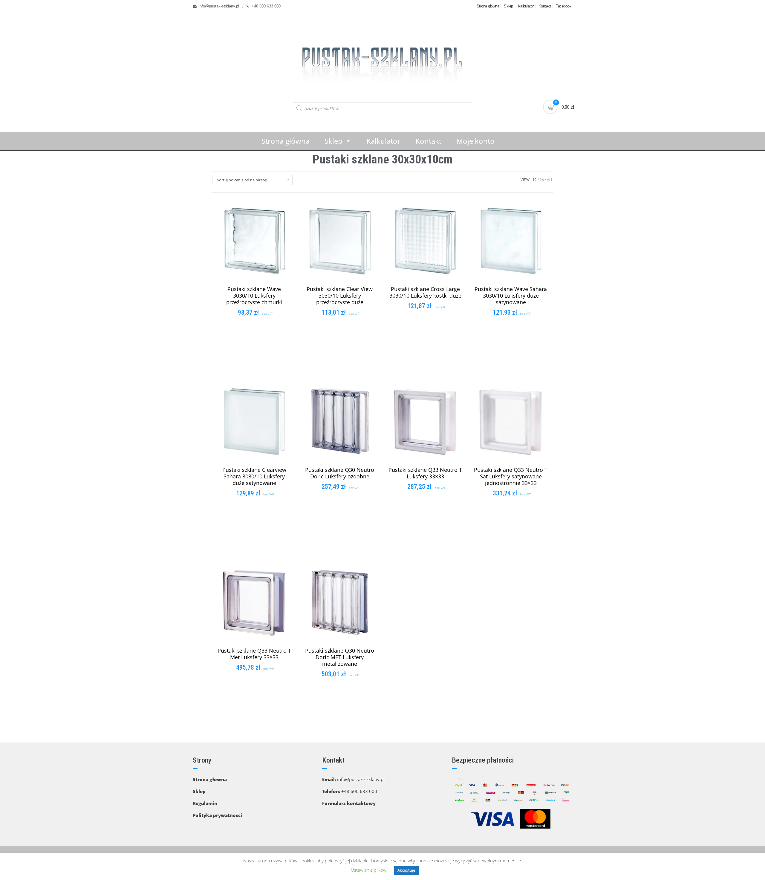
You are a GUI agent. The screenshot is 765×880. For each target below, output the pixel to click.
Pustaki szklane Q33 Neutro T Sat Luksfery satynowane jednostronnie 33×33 (510, 476)
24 (542, 179)
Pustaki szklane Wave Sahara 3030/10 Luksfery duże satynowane (511, 295)
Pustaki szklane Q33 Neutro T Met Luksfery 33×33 (254, 653)
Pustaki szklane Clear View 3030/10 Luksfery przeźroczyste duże (340, 295)
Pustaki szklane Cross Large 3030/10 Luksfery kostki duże (425, 292)
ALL (550, 179)
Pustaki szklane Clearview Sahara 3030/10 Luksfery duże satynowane (254, 476)
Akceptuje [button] (406, 870)
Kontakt (544, 6)
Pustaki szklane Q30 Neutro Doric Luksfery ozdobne (339, 473)
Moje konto (475, 141)
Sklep (508, 6)
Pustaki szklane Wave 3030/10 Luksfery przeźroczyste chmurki (254, 295)
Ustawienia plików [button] (368, 870)
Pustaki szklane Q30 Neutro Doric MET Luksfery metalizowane (339, 657)
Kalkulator (526, 6)
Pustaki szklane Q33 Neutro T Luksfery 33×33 (425, 473)
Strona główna (488, 6)
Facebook (563, 6)
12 (535, 179)
